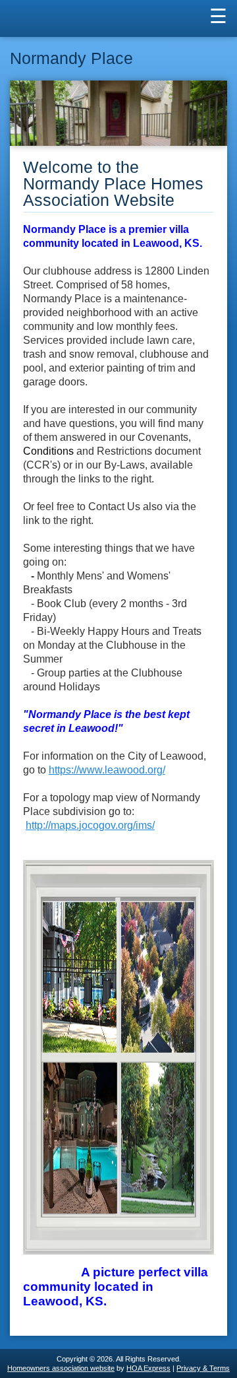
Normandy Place (71, 58)
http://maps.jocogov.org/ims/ (90, 825)
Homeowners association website (61, 1368)
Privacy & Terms (203, 1368)
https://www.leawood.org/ (107, 769)
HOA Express (148, 1368)
